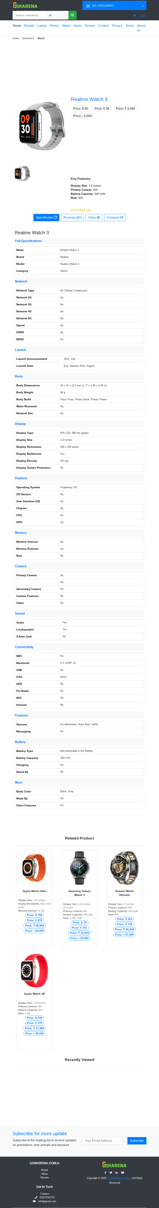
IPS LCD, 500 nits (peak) (74, 432)
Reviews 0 (72, 217)
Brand (44, 1169)
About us (141, 28)
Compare (113, 217)
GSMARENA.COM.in (119, 1178)
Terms (129, 25)
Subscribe (137, 1140)
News (78, 25)
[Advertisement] (79, 67)
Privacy (117, 25)
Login (142, 15)
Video (92, 217)
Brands (29, 25)
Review (90, 25)
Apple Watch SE (34, 993)
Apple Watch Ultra (34, 891)
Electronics (28, 38)
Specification (45, 217)
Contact (103, 25)
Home (17, 25)
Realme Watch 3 (89, 99)
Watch (66, 25)
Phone (54, 25)
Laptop (42, 25)
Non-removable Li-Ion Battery (76, 750)
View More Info (81, 210)
